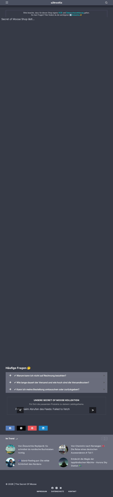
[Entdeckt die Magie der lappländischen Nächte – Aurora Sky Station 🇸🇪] (63, 462)
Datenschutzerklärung (75, 13)
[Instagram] (57, 488)
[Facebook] (10, 428)
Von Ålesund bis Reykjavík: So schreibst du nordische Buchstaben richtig (35, 449)
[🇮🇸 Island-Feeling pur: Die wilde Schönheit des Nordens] (10, 462)
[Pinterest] (32, 428)
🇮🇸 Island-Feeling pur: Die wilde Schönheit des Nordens (33, 462)
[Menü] (7, 2)
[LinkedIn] (43, 428)
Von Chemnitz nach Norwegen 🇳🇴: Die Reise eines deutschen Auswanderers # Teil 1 (88, 449)
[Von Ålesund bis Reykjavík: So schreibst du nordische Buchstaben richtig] (10, 449)
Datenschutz (57, 491)
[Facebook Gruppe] (61, 488)
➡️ (74, 15)
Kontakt (72, 491)
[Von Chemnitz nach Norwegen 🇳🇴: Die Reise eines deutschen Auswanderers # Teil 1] (63, 449)
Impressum (42, 491)
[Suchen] (106, 3)
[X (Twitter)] (21, 428)
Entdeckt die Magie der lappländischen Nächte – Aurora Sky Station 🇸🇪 (89, 462)
